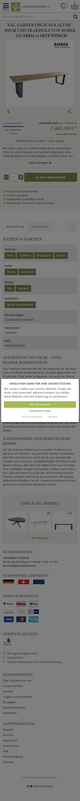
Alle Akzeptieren (40, 404)
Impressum (53, 416)
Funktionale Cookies (40, 411)
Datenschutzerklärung (32, 416)
